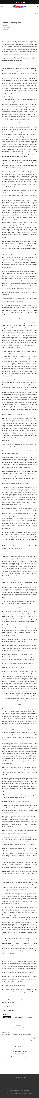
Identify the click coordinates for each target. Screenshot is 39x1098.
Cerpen (18, 13)
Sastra (11, 13)
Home (3, 13)
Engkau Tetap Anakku (19, 1051)
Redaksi (5, 25)
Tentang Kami (24, 1090)
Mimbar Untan (14, 1090)
